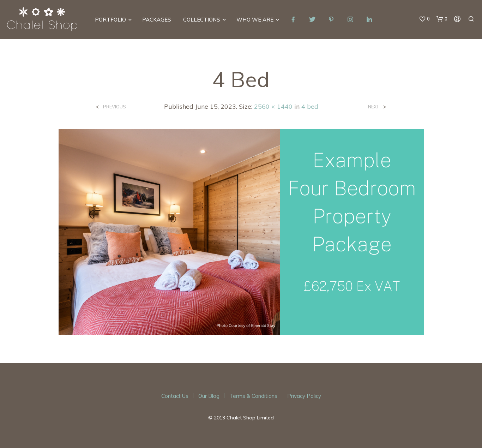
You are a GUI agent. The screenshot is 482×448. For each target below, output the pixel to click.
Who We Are (254, 19)
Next (373, 106)
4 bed (309, 106)
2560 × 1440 (273, 106)
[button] (424, 19)
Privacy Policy (304, 396)
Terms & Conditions (253, 396)
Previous (114, 106)
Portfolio (110, 19)
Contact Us (174, 396)
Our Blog (208, 396)
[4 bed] (241, 231)
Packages (156, 19)
